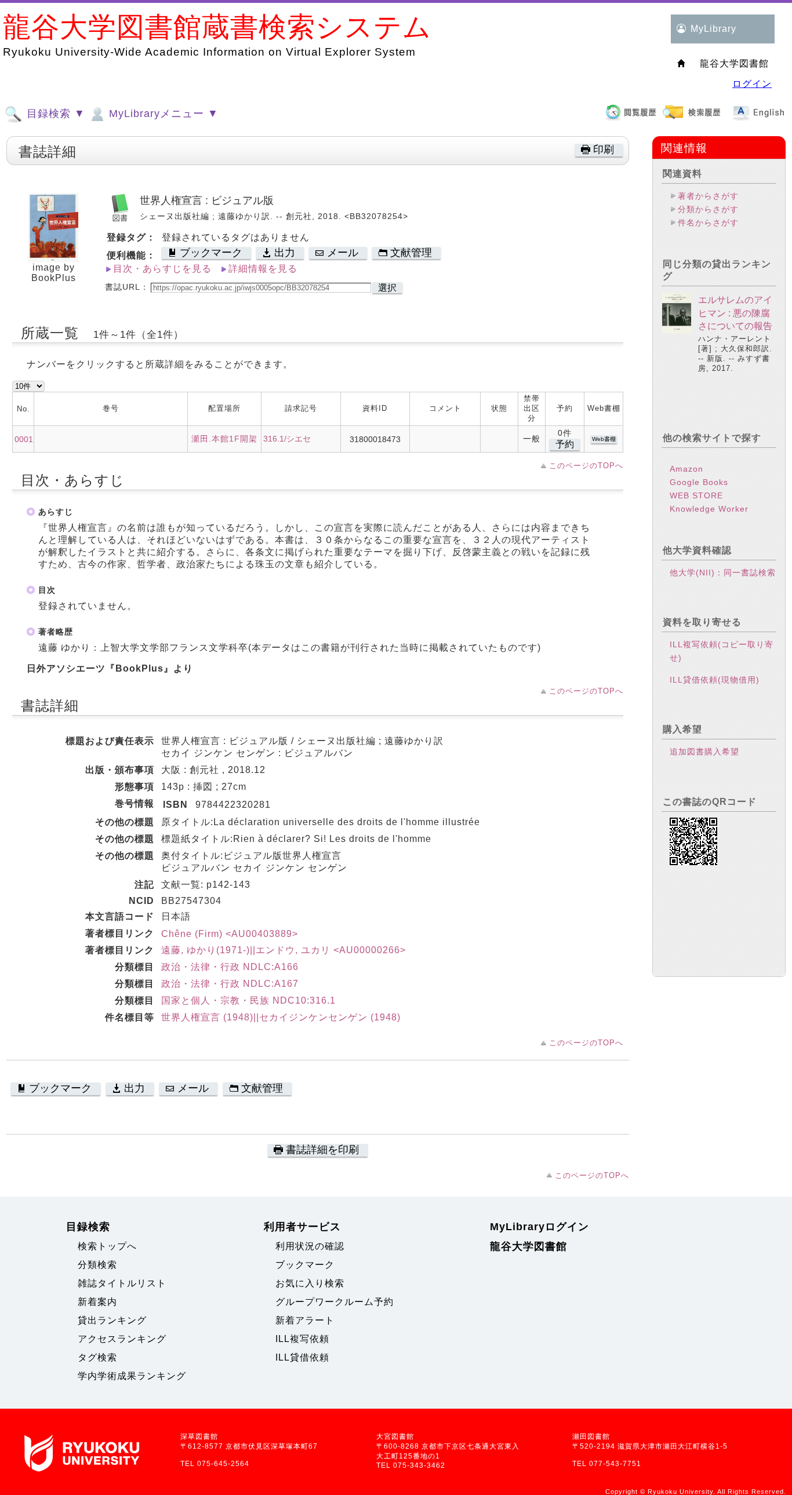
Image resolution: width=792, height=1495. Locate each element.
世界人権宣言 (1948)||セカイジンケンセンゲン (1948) (281, 1017)
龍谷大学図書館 (528, 1246)
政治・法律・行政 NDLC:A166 (230, 967)
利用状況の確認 (309, 1246)
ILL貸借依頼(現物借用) (715, 679)
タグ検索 (97, 1357)
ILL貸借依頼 (302, 1357)
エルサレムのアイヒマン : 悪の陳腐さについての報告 (735, 313)
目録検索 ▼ (54, 113)
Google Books (699, 482)
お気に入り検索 (309, 1283)
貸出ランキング (112, 1320)
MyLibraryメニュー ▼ (162, 113)
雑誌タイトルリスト (122, 1283)
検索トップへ (107, 1246)
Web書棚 (604, 439)
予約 (564, 444)
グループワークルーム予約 (334, 1302)
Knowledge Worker (709, 508)
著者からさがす (708, 195)
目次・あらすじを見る (162, 269)
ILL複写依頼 (302, 1339)
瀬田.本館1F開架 (224, 438)
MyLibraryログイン (539, 1227)
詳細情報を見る (262, 269)
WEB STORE (696, 495)
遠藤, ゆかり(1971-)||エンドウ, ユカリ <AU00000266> (283, 950)
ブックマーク (305, 1265)
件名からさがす (708, 222)
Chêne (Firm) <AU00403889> (229, 934)
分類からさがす (708, 209)
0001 (23, 439)
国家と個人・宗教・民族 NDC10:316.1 (248, 1000)
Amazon (686, 468)
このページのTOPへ (586, 465)
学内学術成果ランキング (132, 1376)
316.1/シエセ (287, 438)
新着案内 (97, 1302)
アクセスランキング (122, 1339)
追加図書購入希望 (704, 751)
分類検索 (97, 1265)
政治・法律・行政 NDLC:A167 (230, 984)
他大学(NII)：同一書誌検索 (723, 572)
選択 (387, 288)
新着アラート (305, 1320)
